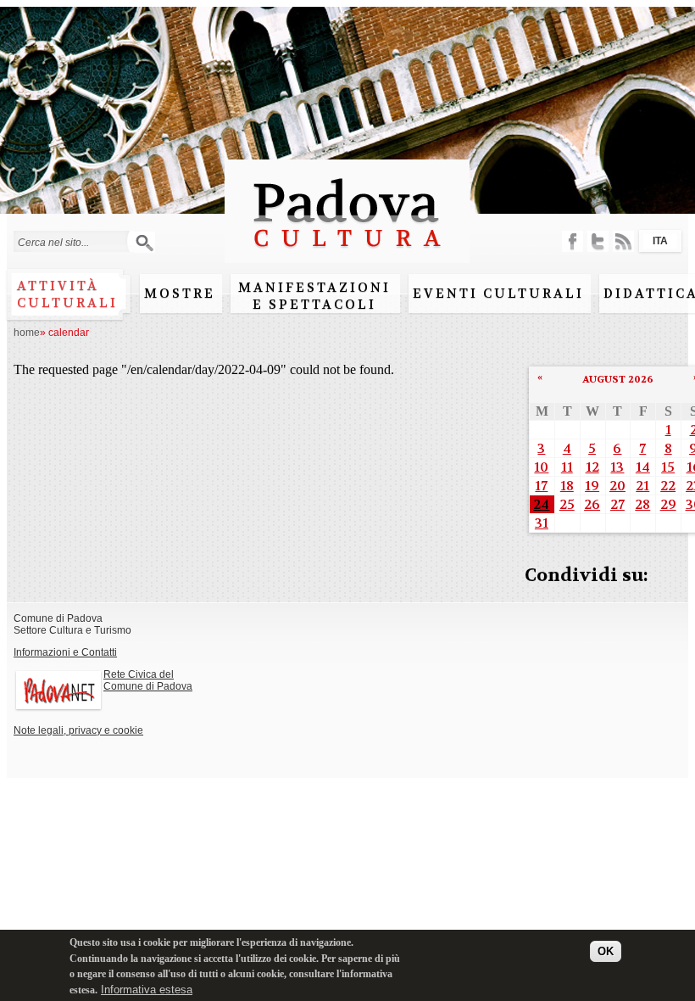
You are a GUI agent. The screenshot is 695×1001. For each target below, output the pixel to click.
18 (567, 486)
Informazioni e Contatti (65, 652)
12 (592, 467)
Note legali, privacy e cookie (78, 730)
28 (642, 504)
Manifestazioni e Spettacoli (314, 296)
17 (541, 486)
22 (668, 486)
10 (541, 467)
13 (617, 467)
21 (642, 486)
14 (643, 467)
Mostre (179, 293)
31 (541, 523)
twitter (598, 241)
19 (592, 486)
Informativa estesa (146, 989)
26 (592, 504)
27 (617, 504)
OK (606, 951)
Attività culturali (67, 294)
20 (617, 486)
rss (623, 241)
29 (668, 504)
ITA (660, 241)
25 (567, 504)
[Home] (347, 255)
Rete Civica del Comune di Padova (147, 680)
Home (27, 332)
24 (541, 504)
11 (567, 467)
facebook (572, 241)
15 (668, 467)
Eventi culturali (498, 293)
